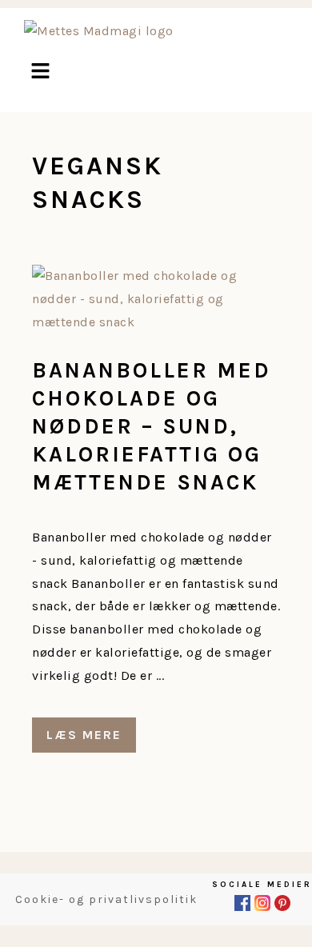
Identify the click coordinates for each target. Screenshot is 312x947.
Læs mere (84, 734)
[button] (40, 72)
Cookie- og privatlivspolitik (106, 899)
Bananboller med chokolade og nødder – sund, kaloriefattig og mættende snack (151, 426)
